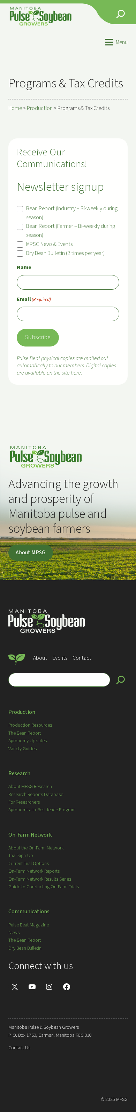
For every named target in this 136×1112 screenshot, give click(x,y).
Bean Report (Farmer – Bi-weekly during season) (70, 230)
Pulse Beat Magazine (28, 925)
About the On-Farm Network (35, 848)
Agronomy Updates (27, 740)
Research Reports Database (35, 794)
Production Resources (30, 725)
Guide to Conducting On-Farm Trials (43, 886)
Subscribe (38, 337)
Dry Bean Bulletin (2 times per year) (65, 253)
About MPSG (30, 552)
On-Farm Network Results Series (39, 879)
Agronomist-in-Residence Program (42, 809)
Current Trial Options (28, 863)
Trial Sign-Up (20, 855)
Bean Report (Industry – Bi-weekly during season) (72, 213)
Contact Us (19, 1047)
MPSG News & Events (49, 244)
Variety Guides (22, 748)
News (14, 932)
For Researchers (24, 802)
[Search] (121, 680)
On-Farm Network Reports (34, 871)
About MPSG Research (30, 786)
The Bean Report (24, 733)
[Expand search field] (121, 14)
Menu (122, 42)
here (76, 373)
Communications (29, 911)
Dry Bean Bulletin (24, 948)
